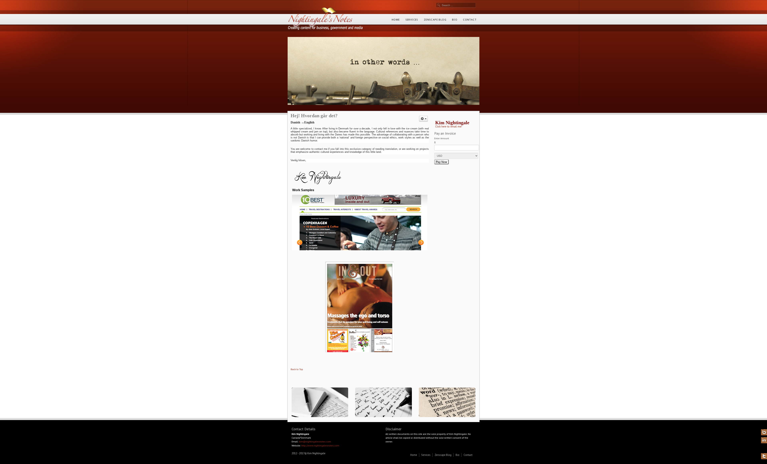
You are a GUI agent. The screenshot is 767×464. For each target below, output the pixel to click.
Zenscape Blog (435, 19)
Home (396, 19)
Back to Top (297, 369)
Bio (454, 19)
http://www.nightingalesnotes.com (320, 445)
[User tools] (423, 119)
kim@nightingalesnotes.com (315, 441)
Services (411, 19)
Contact (470, 19)
